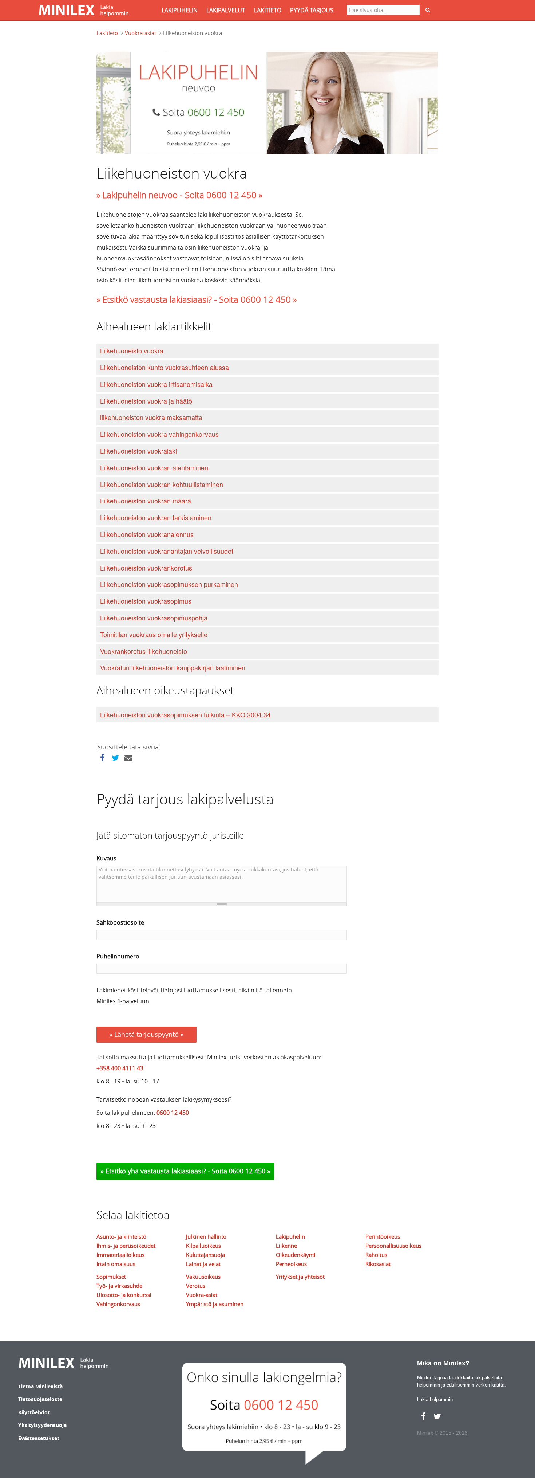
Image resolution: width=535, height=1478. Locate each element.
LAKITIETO (267, 10)
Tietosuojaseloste (40, 1399)
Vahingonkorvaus (118, 1304)
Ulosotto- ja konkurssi (123, 1294)
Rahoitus (376, 1254)
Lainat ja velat (203, 1263)
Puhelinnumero (117, 956)
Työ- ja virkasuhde (119, 1285)
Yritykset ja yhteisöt (300, 1276)
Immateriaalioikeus (120, 1254)
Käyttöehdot (34, 1412)
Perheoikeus (291, 1263)
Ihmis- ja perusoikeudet (125, 1245)
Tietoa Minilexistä (40, 1386)
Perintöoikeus (382, 1236)
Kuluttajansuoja (205, 1254)
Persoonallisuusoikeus (393, 1245)
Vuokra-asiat (140, 32)
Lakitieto (107, 32)
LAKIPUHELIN (180, 10)
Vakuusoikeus (203, 1276)
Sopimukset (111, 1276)
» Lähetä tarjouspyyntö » (146, 1034)
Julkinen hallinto (206, 1236)
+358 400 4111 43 (119, 1068)
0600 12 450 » (249, 1171)
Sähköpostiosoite (120, 922)
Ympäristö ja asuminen (214, 1304)
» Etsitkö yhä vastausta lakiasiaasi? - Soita (164, 1171)
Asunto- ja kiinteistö (121, 1236)
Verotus (195, 1285)
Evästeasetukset (38, 1438)
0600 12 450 (172, 1113)
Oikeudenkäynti (296, 1254)
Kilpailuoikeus (203, 1245)
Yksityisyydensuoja (42, 1425)
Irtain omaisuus (115, 1263)
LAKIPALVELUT (225, 10)
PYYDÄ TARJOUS (311, 10)
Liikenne (286, 1245)
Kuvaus (106, 858)
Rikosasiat (378, 1263)
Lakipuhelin (290, 1236)
